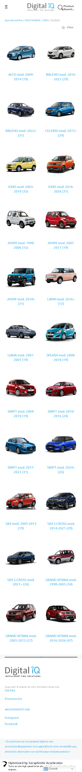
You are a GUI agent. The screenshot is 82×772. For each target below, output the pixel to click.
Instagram (12, 717)
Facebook (11, 724)
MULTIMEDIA (33, 20)
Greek (53, 768)
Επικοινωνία (13, 698)
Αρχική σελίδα (14, 20)
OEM (45, 20)
